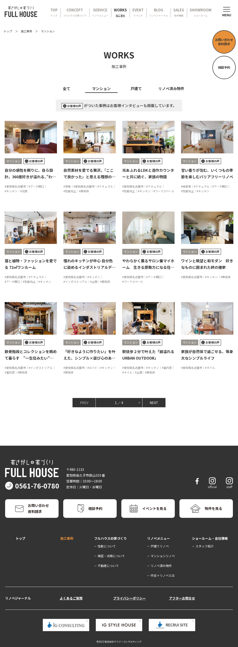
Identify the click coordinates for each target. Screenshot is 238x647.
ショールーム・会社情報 (210, 538)
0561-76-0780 (37, 486)
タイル (128, 372)
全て (66, 88)
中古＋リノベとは (163, 575)
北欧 (24, 191)
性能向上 (70, 191)
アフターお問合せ (182, 598)
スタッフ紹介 (204, 546)
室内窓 (10, 372)
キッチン (11, 191)
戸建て (136, 88)
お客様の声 (74, 106)
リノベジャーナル (18, 598)
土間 (94, 281)
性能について (107, 546)
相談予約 (224, 67)
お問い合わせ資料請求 (224, 41)
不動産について (108, 565)
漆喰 (68, 186)
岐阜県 (187, 186)
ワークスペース (164, 191)
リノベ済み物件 (171, 88)
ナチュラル (106, 186)
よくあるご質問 (71, 598)
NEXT (154, 402)
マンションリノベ (163, 556)
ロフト (93, 368)
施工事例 (26, 31)
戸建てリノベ (160, 546)
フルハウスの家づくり (110, 538)
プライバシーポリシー (129, 598)
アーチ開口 (37, 186)
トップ (8, 31)
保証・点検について (111, 556)
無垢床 (85, 191)
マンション (101, 88)
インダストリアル (76, 281)
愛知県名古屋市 (16, 186)
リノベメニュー (158, 538)
